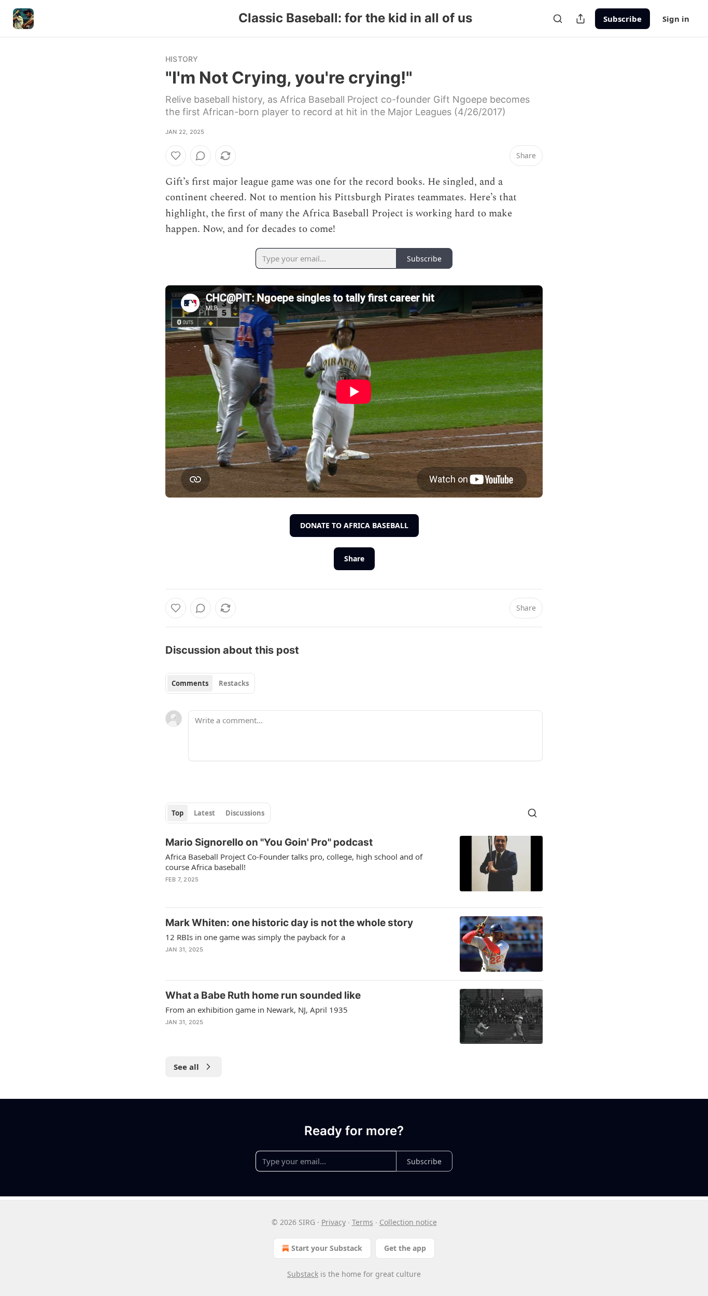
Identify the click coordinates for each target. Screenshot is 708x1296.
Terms (362, 1222)
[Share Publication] (580, 18)
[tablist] (210, 683)
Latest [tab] (204, 813)
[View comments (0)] (200, 155)
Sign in (675, 18)
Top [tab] (177, 813)
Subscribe (622, 18)
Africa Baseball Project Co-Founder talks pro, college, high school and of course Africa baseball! (293, 861)
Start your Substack (326, 1248)
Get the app (405, 1248)
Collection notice (408, 1222)
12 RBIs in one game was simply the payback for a (255, 937)
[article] (354, 867)
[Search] (557, 18)
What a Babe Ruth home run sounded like (263, 995)
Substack (302, 1274)
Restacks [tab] (234, 683)
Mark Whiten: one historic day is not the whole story (289, 923)
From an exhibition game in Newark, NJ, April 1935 (256, 1009)
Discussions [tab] (244, 813)
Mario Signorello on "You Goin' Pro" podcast (269, 842)
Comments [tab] (190, 683)
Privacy (333, 1222)
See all (186, 1066)
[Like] (175, 155)
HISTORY (181, 58)
